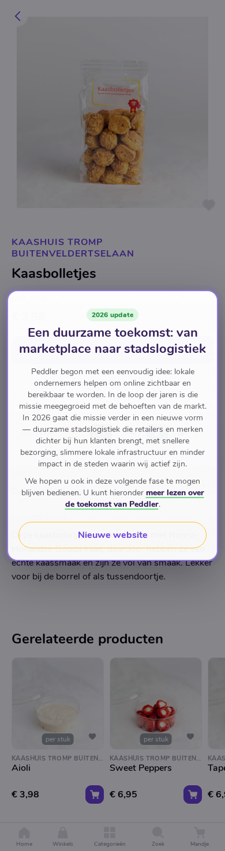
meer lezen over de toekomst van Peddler (134, 498)
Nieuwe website (113, 535)
